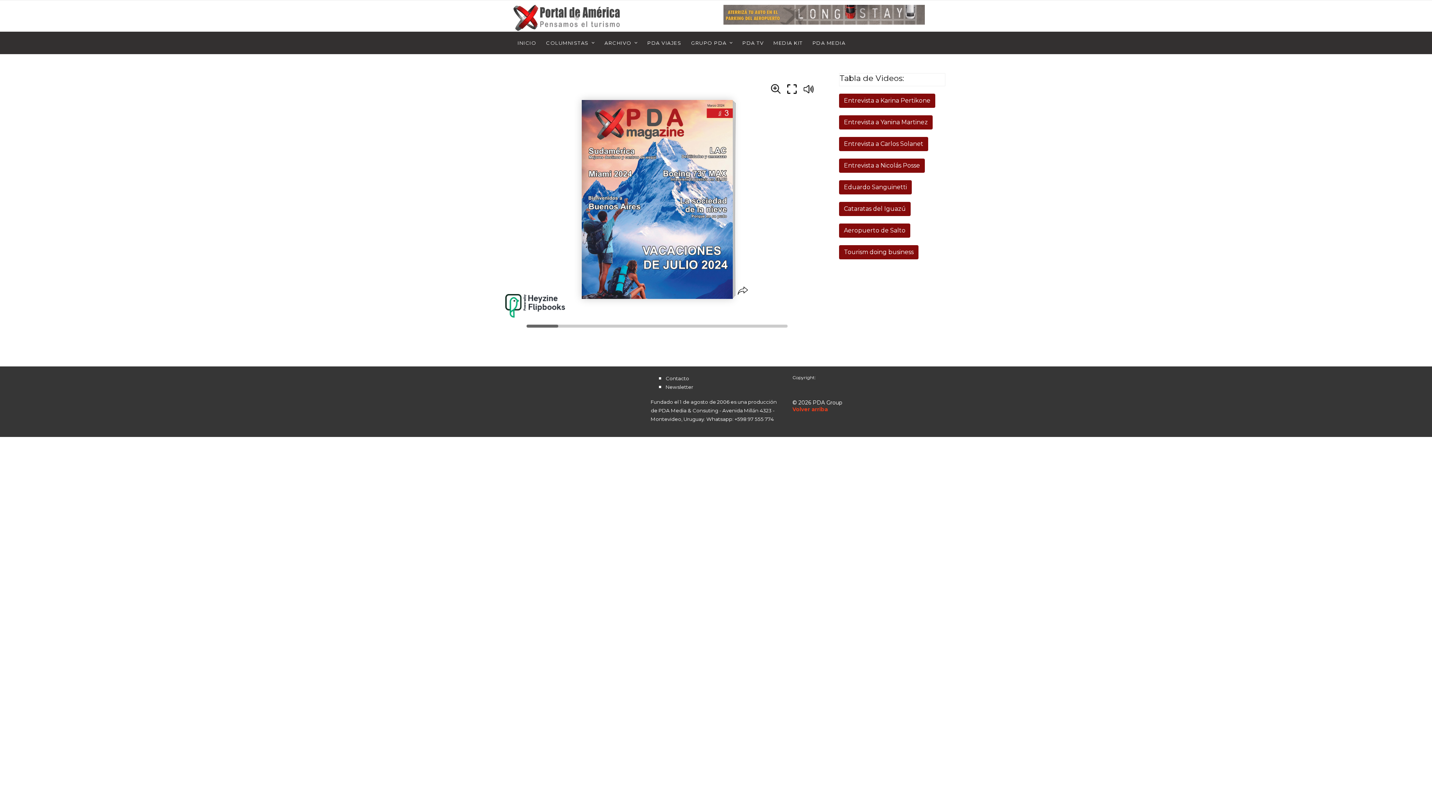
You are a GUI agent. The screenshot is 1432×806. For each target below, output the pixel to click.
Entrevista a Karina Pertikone (887, 100)
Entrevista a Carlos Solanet (883, 143)
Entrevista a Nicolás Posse (882, 165)
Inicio (527, 43)
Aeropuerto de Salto (874, 230)
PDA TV (753, 43)
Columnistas (567, 43)
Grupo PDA (709, 43)
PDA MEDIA (829, 43)
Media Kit (788, 43)
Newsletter (679, 387)
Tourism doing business (879, 252)
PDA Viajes (664, 43)
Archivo (618, 43)
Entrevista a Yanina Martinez (886, 122)
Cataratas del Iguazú (875, 208)
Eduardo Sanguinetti (875, 187)
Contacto (677, 378)
